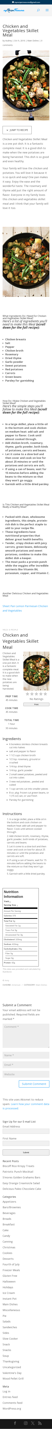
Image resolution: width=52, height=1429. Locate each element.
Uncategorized (12, 1367)
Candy (6, 1236)
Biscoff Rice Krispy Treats (18, 1166)
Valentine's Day (12, 1373)
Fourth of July (11, 1264)
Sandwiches (10, 1327)
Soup (6, 1355)
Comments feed (12, 1402)
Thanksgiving (11, 1361)
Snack (6, 1344)
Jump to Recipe (18, 130)
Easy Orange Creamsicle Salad (21, 1183)
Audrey (8, 40)
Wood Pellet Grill (13, 1378)
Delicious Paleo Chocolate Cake (22, 1188)
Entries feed (10, 1397)
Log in (6, 1391)
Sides (6, 1333)
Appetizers (9, 1201)
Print (36, 704)
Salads (7, 1321)
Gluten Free (10, 1275)
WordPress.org (12, 1408)
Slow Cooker (10, 1338)
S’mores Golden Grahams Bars (21, 1177)
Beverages (9, 1213)
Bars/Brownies (12, 1207)
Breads (7, 1218)
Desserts (8, 1258)
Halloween (9, 1281)
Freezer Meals (11, 1270)
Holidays (8, 1287)
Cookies (7, 1253)
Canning (8, 1241)
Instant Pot (10, 1298)
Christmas (9, 1247)
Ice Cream (9, 1293)
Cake (6, 1230)
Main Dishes (33, 40)
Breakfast (9, 1224)
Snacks (7, 1350)
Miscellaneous (11, 1310)
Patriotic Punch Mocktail (18, 1171)
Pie (4, 1316)
